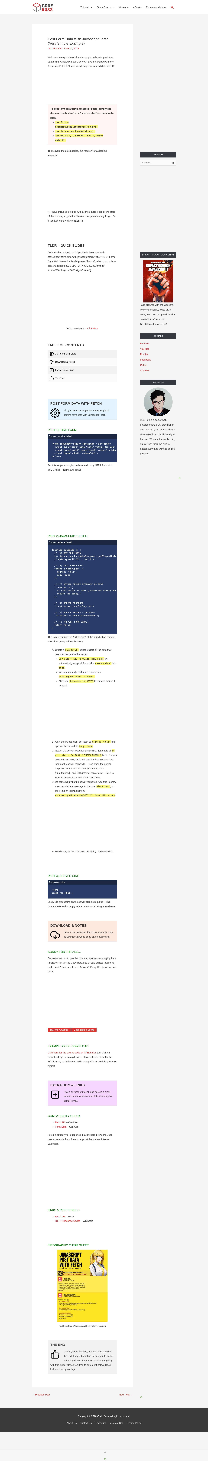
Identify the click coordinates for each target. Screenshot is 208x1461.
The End (59, 378)
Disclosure (100, 1423)
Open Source (104, 7)
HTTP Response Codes (67, 1221)
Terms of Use (116, 1423)
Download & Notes (65, 362)
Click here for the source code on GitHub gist (72, 1052)
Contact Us (86, 1423)
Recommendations (156, 7)
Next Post (126, 1394)
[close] (105, 1452)
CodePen (145, 370)
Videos (122, 7)
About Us (72, 1423)
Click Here (92, 328)
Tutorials (84, 7)
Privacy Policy (134, 1423)
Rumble (144, 354)
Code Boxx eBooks (84, 1029)
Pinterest (145, 343)
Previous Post (41, 1394)
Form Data (60, 1126)
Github (143, 365)
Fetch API (60, 1122)
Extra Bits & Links (64, 370)
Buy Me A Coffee (59, 1029)
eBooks (137, 7)
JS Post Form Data (65, 353)
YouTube (144, 349)
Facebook (145, 359)
